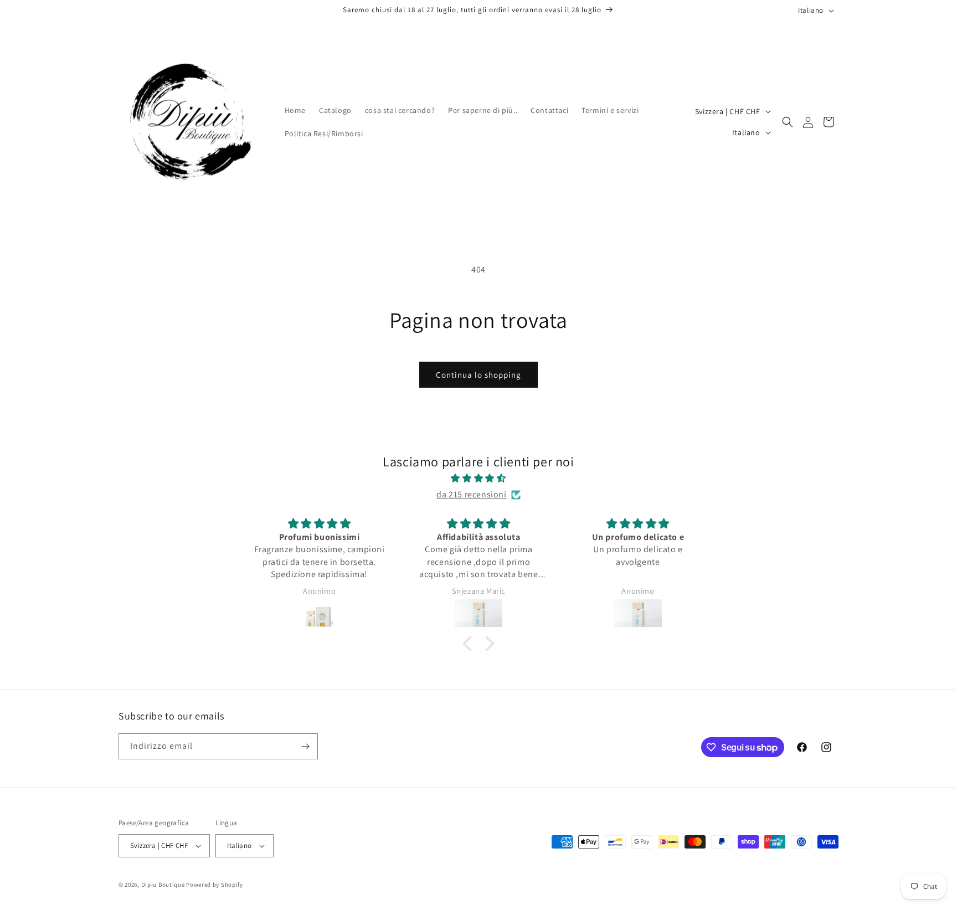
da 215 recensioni (471, 494)
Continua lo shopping (478, 374)
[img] (478, 478)
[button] (787, 122)
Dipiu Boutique (163, 884)
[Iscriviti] (305, 746)
